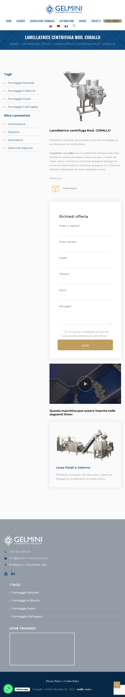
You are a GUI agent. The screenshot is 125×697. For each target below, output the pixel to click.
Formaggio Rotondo (21, 82)
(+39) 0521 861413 (19, 551)
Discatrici (13, 132)
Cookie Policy (71, 681)
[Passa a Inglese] (51, 26)
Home (9, 21)
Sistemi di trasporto (20, 148)
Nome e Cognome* (69, 225)
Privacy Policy (53, 681)
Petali (46, 44)
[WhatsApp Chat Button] (8, 689)
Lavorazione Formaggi (42, 21)
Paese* (63, 290)
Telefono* (64, 274)
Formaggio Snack (19, 98)
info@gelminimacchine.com (28, 558)
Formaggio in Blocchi (21, 90)
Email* (63, 258)
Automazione (66, 21)
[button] (74, 26)
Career (82, 21)
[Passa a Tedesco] (58, 26)
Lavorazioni (30, 44)
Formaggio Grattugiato (23, 106)
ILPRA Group (112, 21)
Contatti (96, 21)
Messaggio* (65, 306)
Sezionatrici (15, 140)
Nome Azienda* (68, 241)
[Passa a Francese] (66, 26)
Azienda (20, 21)
